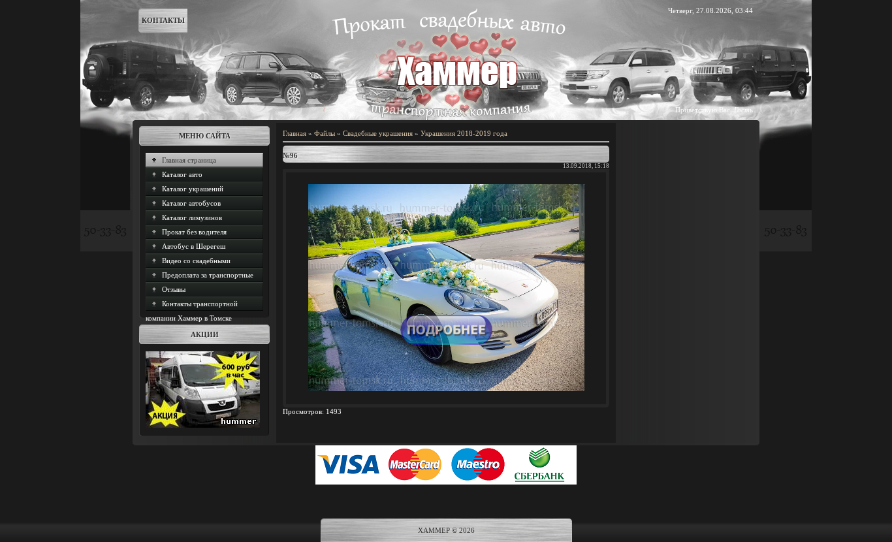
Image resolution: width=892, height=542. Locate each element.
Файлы (324, 133)
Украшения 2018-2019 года (464, 133)
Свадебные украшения (378, 133)
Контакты (163, 20)
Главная (294, 133)
